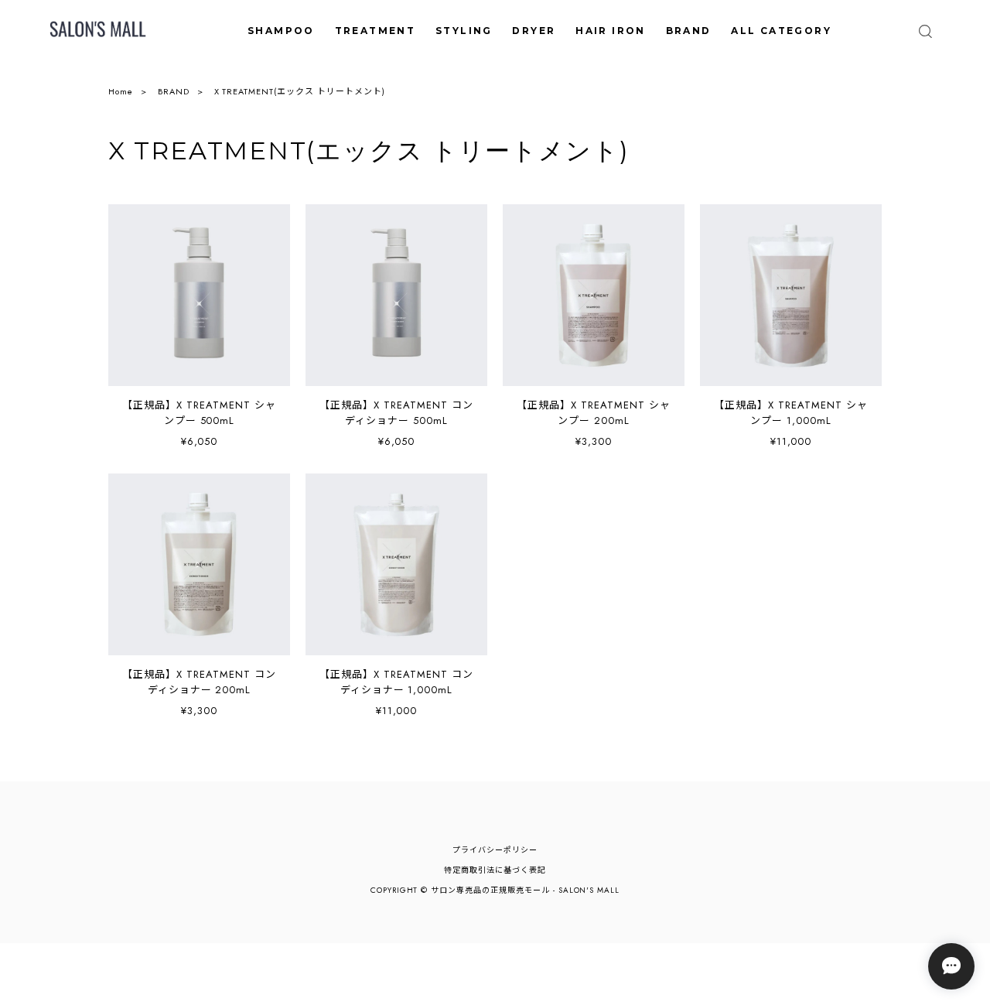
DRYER (533, 30)
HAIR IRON (610, 30)
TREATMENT (375, 30)
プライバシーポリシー (495, 850)
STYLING (464, 30)
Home (120, 91)
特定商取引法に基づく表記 (495, 870)
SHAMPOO (281, 30)
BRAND (689, 30)
